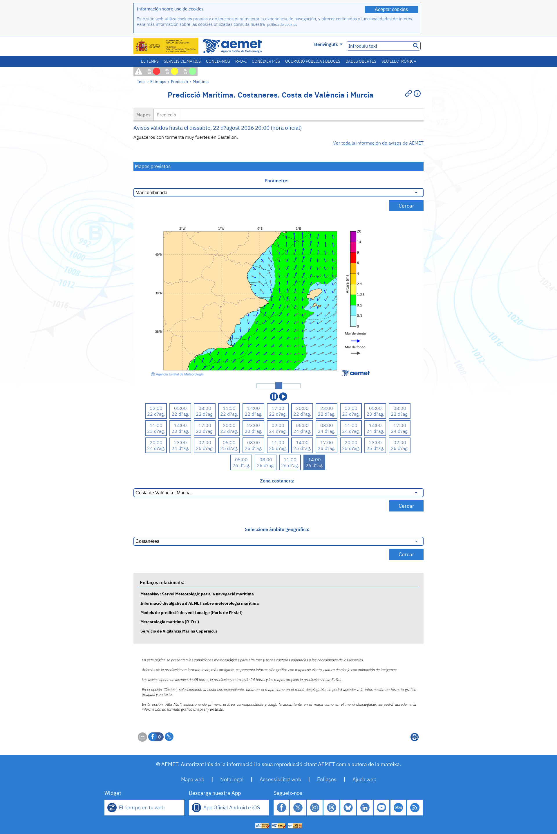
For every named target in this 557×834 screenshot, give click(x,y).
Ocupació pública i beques (312, 61)
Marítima (201, 81)
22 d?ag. (156, 414)
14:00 (253, 408)
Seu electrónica (398, 61)
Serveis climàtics (182, 61)
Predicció (179, 81)
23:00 (326, 408)
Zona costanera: (277, 481)
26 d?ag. (399, 448)
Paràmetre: (277, 180)
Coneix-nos (218, 61)
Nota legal (232, 779)
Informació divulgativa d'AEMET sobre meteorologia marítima (199, 603)
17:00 (278, 408)
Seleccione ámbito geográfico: (277, 529)
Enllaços (327, 779)
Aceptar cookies (391, 9)
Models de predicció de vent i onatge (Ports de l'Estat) (191, 612)
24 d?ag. (278, 431)
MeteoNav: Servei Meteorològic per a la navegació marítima (197, 594)
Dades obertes (361, 61)
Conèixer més (266, 61)
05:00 (180, 408)
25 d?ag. (205, 448)
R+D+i (241, 61)
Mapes (143, 115)
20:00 (302, 408)
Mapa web (192, 779)
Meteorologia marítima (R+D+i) (169, 621)
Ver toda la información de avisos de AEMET (378, 143)
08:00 (204, 408)
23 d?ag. (351, 414)
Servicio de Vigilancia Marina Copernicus (179, 631)
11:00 (229, 408)
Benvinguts (326, 44)
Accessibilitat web (280, 779)
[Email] (142, 740)
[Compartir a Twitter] (169, 736)
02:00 (156, 408)
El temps (150, 61)
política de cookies (282, 24)
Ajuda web (364, 779)
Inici (141, 81)
